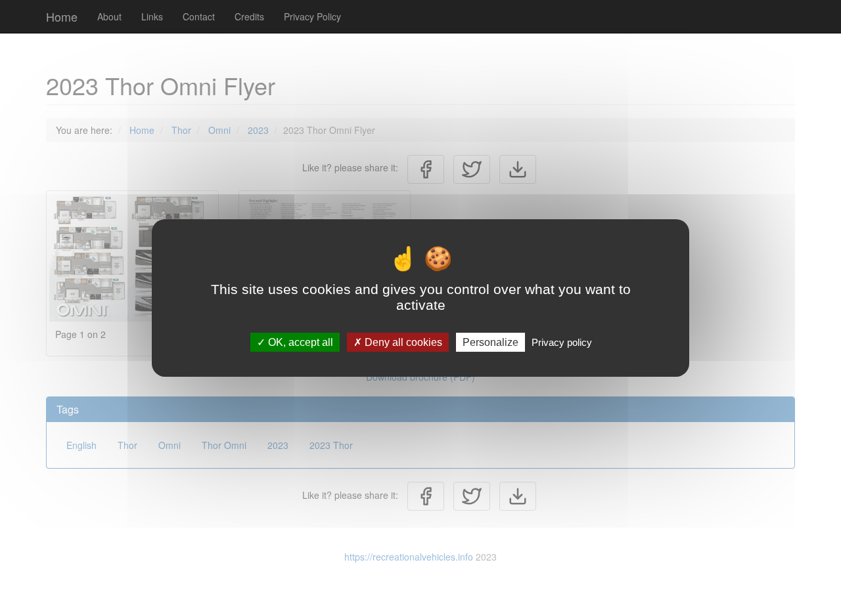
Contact (199, 16)
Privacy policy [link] (562, 342)
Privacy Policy (312, 16)
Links (152, 16)
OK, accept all (299, 342)
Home (62, 16)
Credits (249, 16)
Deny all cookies (402, 342)
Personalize (490, 342)
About (109, 16)
